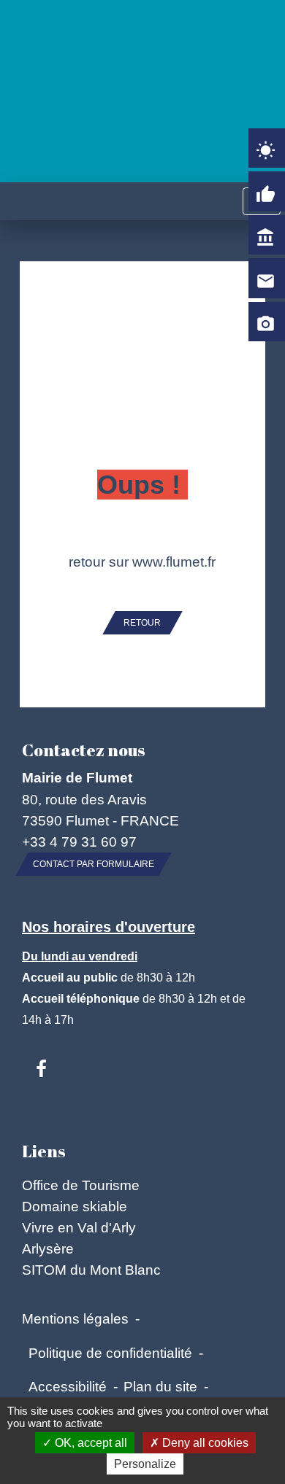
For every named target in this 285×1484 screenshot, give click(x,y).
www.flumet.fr (174, 561)
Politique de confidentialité (110, 1353)
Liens (43, 1151)
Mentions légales (75, 1318)
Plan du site (160, 1386)
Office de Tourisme (81, 1185)
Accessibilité (67, 1386)
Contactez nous (83, 750)
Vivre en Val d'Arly (79, 1227)
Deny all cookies (203, 1443)
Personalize (145, 1464)
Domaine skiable (74, 1206)
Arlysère (48, 1248)
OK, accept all (89, 1443)
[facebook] (41, 1070)
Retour (142, 623)
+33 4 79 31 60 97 (79, 842)
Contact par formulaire (93, 864)
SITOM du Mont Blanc (91, 1270)
